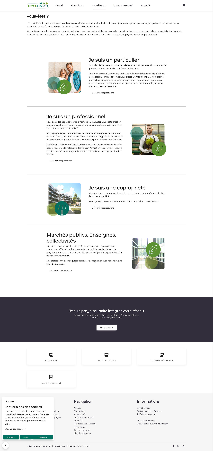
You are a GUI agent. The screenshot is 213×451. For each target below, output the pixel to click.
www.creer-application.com (75, 446)
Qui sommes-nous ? (123, 5)
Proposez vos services (84, 424)
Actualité (145, 5)
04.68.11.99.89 (148, 420)
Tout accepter (42, 437)
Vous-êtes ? (98, 5)
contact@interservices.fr (156, 424)
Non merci (11, 437)
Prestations (76, 5)
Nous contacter (106, 327)
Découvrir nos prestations (103, 93)
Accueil (59, 5)
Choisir (25, 437)
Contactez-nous (82, 430)
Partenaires (79, 427)
